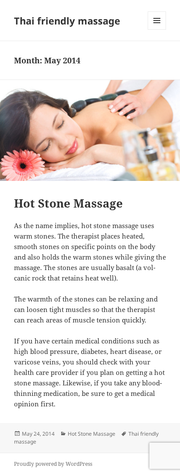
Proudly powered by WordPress (53, 464)
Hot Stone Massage (68, 203)
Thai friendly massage (67, 20)
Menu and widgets (157, 29)
